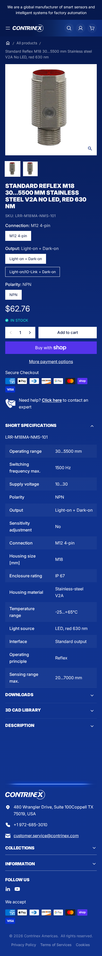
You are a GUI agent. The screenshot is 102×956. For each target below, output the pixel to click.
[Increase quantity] (30, 332)
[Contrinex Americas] (28, 28)
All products (26, 43)
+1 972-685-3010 (30, 824)
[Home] (7, 43)
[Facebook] (7, 889)
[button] (51, 426)
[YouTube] (17, 889)
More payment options (51, 361)
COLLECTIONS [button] (19, 847)
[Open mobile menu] (8, 28)
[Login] (80, 28)
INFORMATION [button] (20, 863)
